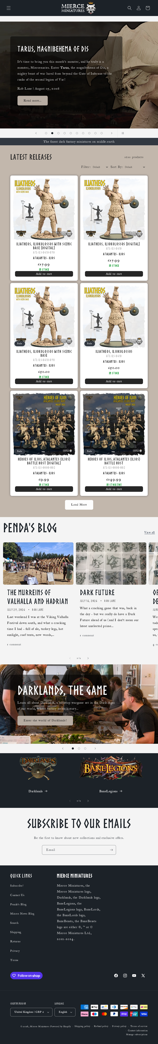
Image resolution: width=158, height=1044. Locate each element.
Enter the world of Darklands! (45, 720)
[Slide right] (88, 658)
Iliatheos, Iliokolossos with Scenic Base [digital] (44, 246)
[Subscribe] (111, 850)
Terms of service (139, 1026)
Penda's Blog (18, 904)
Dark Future (97, 592)
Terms (14, 960)
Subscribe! (16, 886)
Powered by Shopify (60, 1026)
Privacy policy (119, 1026)
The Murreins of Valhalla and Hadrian (37, 597)
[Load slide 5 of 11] (65, 133)
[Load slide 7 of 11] (77, 133)
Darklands (36, 791)
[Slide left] (69, 658)
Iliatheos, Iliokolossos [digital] (114, 244)
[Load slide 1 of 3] (73, 748)
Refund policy (101, 1026)
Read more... (33, 103)
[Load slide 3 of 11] (52, 133)
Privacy (15, 951)
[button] (8, 8)
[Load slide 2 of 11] (46, 133)
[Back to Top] (150, 1036)
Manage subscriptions (137, 1034)
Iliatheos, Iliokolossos (114, 351)
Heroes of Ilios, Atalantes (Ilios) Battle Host (114, 461)
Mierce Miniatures (39, 1026)
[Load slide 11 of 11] (102, 133)
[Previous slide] (36, 133)
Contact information (138, 1030)
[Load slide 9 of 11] (89, 133)
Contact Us (17, 895)
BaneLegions (108, 791)
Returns (15, 941)
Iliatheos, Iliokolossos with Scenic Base (44, 353)
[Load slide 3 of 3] (85, 748)
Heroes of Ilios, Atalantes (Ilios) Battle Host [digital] (44, 461)
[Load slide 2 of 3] (79, 748)
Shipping (15, 932)
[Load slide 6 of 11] (71, 133)
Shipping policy (82, 1026)
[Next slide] (111, 133)
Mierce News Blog (22, 914)
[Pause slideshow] (122, 133)
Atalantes (39, 258)
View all (149, 532)
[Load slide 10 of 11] (95, 133)
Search (14, 923)
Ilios (52, 258)
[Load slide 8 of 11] (83, 133)
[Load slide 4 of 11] (58, 133)
